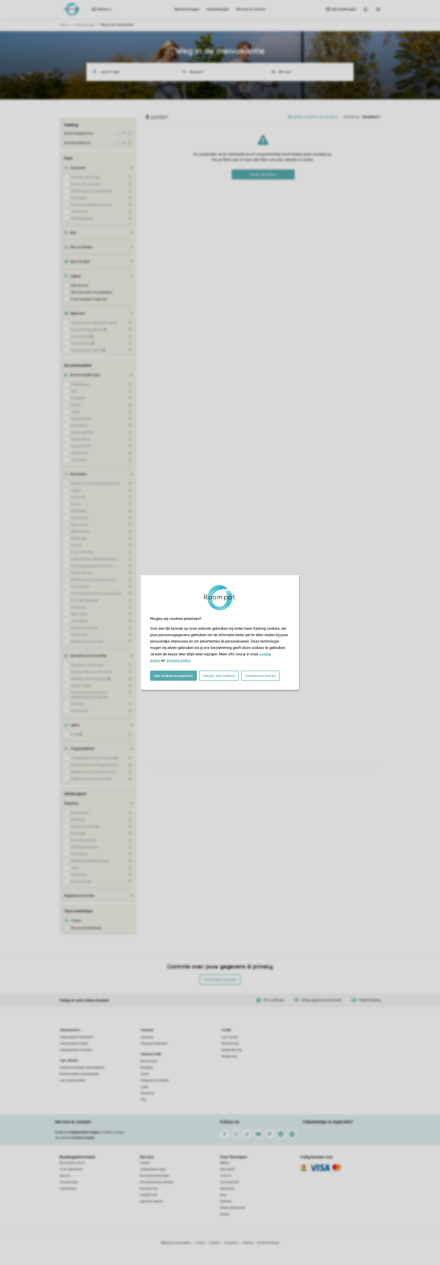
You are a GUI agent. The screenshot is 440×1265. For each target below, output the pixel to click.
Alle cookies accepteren (173, 676)
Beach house (148, 1061)
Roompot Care (149, 1188)
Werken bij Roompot (232, 1207)
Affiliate (224, 1162)
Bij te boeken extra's (72, 1162)
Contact (145, 1162)
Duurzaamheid (229, 1182)
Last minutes (229, 1037)
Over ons (225, 1175)
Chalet (144, 1074)
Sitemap (248, 1242)
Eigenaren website (151, 1201)
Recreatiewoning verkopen (156, 1182)
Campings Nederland (153, 1043)
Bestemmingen (187, 9)
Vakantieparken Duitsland (76, 1050)
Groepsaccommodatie (154, 1080)
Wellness (226, 1201)
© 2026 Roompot (268, 1242)
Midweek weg (230, 1043)
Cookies (214, 1242)
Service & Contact (250, 9)
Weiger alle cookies (219, 676)
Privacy (200, 1242)
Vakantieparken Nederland (76, 1037)
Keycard (65, 1175)
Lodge (144, 1086)
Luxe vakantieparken (72, 1080)
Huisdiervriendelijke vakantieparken (82, 1067)
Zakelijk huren (149, 1195)
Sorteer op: (352, 117)
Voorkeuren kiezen (260, 676)
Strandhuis (147, 1093)
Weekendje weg (231, 1050)
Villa (143, 1099)
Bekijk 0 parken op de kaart (315, 117)
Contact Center (83, 1138)
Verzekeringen (69, 1182)
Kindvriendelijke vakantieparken (79, 1074)
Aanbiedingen (217, 9)
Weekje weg (229, 1056)
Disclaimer (231, 1242)
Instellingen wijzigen (220, 980)
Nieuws (224, 1214)
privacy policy (178, 660)
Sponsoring (227, 1188)
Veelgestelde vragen (153, 1169)
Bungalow (146, 1067)
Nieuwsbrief (227, 1169)
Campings (147, 1030)
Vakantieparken (70, 1030)
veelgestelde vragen (84, 1132)
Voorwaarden (68, 1188)
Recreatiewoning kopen (155, 1175)
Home (64, 25)
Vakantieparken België (74, 1043)
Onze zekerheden (71, 1169)
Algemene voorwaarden (176, 1242)
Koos (223, 1195)
